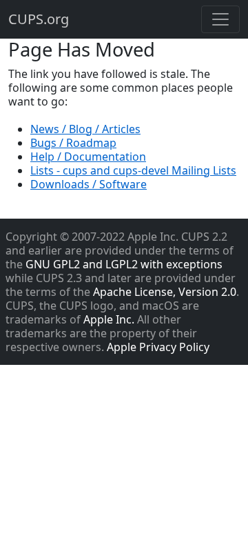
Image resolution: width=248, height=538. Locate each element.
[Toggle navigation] (220, 19)
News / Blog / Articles (85, 129)
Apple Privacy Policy (158, 347)
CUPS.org (38, 19)
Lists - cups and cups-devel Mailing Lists (133, 170)
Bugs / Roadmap (73, 142)
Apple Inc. (108, 319)
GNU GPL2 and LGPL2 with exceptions (124, 264)
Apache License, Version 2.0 (164, 291)
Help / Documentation (88, 156)
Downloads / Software (88, 184)
